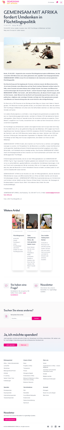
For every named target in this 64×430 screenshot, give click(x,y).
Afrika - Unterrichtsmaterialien (11, 363)
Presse (25, 370)
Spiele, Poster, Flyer (9, 378)
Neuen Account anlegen (49, 392)
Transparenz (26, 368)
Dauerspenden (7, 392)
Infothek (6, 373)
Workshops (7, 368)
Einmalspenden (8, 390)
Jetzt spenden (10, 345)
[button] (3, 426)
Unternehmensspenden (10, 395)
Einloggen (45, 390)
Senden (32, 244)
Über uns (23, 345)
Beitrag (14, 25)
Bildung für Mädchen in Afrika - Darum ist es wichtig (31, 378)
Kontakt (45, 373)
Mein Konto (46, 395)
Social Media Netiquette (29, 395)
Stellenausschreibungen (49, 378)
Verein (44, 363)
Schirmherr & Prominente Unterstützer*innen (49, 370)
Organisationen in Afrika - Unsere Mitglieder (51, 366)
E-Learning (6, 375)
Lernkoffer (6, 365)
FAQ (24, 390)
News (20, 25)
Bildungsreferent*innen (10, 370)
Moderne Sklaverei (28, 382)
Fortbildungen (7, 380)
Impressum (26, 402)
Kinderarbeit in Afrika (28, 375)
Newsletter (26, 392)
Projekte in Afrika (27, 365)
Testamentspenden (9, 397)
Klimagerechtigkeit (28, 373)
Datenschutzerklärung (29, 400)
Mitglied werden (47, 376)
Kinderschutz (26, 397)
